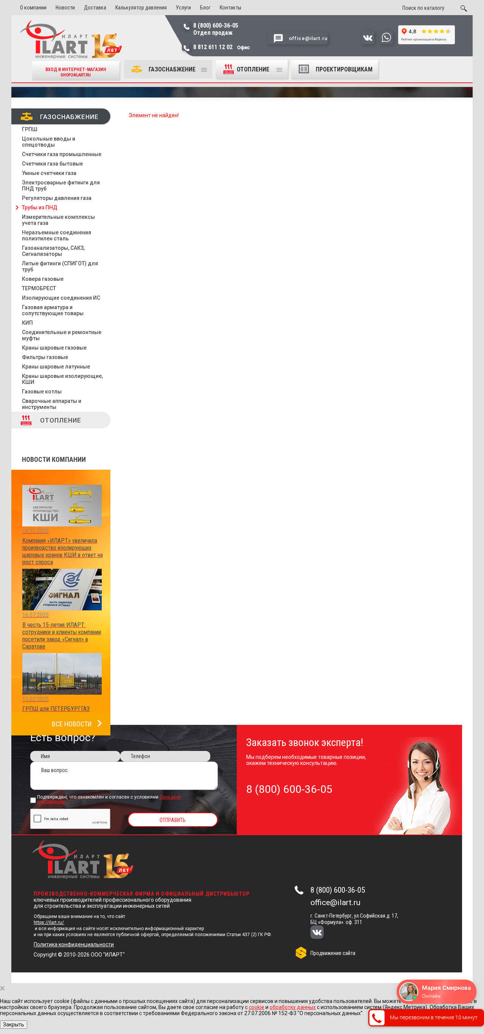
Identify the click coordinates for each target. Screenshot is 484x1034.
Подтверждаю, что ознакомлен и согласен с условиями (109, 799)
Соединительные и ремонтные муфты (61, 335)
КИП (27, 323)
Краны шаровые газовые (54, 348)
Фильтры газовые (45, 357)
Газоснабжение (172, 69)
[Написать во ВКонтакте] (367, 42)
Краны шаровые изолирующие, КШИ (62, 379)
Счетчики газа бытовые (52, 164)
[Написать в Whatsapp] (386, 42)
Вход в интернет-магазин (75, 72)
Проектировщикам (344, 69)
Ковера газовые (43, 279)
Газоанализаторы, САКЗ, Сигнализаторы (53, 251)
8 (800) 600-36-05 (337, 890)
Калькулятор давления (141, 8)
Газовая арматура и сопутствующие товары (53, 310)
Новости (65, 8)
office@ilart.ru (335, 902)
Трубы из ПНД (39, 207)
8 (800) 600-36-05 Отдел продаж (215, 29)
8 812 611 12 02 (221, 47)
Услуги (183, 8)
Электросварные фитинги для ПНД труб (61, 186)
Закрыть (13, 1025)
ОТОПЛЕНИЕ (254, 69)
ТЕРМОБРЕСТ (39, 288)
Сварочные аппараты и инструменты (51, 404)
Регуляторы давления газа (57, 198)
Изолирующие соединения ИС (61, 298)
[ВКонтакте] (322, 933)
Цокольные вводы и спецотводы (48, 142)
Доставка (95, 8)
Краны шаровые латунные (56, 367)
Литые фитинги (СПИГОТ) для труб (60, 266)
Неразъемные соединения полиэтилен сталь (56, 235)
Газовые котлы (42, 392)
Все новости (72, 724)
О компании (33, 8)
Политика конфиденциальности (74, 944)
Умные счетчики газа (49, 173)
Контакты (230, 8)
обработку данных (293, 1007)
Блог (205, 8)
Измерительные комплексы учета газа (58, 220)
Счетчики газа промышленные (61, 154)
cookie (256, 1007)
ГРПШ (29, 129)
